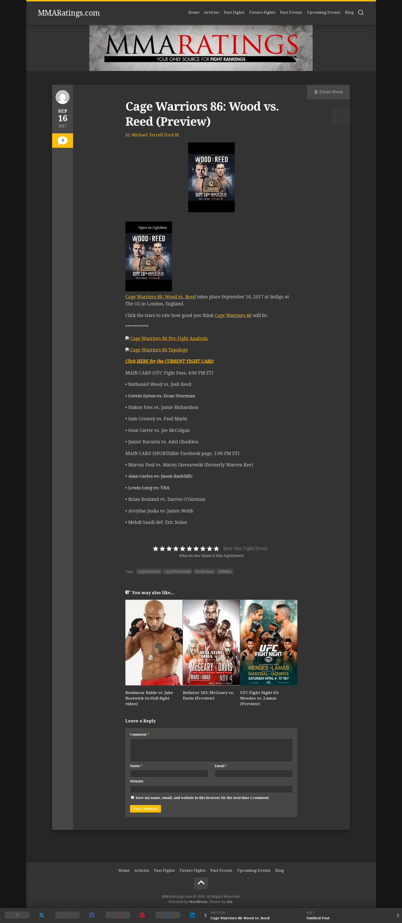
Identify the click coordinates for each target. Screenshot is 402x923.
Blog (349, 12)
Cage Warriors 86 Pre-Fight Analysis (169, 338)
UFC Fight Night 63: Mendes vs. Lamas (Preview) (259, 698)
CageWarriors (149, 571)
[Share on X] (25, 915)
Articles (211, 12)
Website (137, 781)
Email (221, 766)
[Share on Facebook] (75, 915)
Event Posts (331, 91)
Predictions (204, 571)
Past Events (291, 12)
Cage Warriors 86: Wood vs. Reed (160, 297)
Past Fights (234, 12)
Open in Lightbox (153, 227)
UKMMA (224, 571)
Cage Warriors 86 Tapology (159, 350)
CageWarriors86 (178, 571)
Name (136, 766)
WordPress (198, 902)
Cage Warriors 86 (233, 315)
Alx (229, 902)
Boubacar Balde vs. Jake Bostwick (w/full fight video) (149, 698)
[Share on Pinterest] (125, 915)
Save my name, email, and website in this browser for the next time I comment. (202, 798)
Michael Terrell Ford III (155, 134)
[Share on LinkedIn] (176, 915)
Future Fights (262, 12)
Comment (139, 734)
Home (193, 12)
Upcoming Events (323, 12)
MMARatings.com (69, 13)
